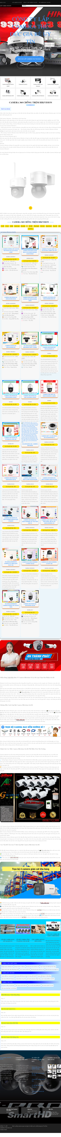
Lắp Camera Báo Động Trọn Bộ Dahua (8, 988)
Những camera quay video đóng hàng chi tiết (10, 969)
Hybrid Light (17, 226)
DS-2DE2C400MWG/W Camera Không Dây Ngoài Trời (11, 605)
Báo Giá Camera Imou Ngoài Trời (52, 969)
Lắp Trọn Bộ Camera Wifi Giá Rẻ (34, 985)
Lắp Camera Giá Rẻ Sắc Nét (21, 985)
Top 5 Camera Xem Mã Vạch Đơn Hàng (48, 966)
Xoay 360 (55, 226)
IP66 (59, 226)
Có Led (7, 226)
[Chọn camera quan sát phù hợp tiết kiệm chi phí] (59, 87)
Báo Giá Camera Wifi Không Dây (10, 1037)
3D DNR (30, 226)
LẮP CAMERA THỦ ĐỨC (5, 5)
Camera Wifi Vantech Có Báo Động (44, 976)
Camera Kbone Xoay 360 (21, 978)
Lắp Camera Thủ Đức (17, 2)
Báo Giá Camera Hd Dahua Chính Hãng (53, 935)
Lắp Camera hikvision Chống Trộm (33, 978)
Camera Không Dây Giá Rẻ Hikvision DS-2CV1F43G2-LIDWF (11, 250)
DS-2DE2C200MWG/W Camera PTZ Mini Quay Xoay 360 (10, 563)
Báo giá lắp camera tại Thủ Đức (29, 59)
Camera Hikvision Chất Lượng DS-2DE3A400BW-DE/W (30, 299)
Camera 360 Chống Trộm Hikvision (30, 102)
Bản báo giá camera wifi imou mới (32, 966)
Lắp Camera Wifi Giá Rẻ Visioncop (8, 978)
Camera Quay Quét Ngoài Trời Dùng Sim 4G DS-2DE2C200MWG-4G (49, 521)
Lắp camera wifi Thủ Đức (45, 2)
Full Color (42, 226)
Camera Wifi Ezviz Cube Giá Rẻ (7, 976)
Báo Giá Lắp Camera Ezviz (8, 1009)
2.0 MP (2, 226)
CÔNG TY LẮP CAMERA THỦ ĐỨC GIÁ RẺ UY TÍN (30, 30)
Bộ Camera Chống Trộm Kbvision (7, 985)
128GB (11, 226)
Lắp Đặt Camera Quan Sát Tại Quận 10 (7, 940)
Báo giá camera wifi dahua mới (7, 966)
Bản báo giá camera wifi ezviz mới (37, 969)
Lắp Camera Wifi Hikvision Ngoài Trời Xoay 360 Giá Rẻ (25, 976)
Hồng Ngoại (36, 226)
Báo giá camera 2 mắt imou (19, 966)
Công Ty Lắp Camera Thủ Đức (30, 2)
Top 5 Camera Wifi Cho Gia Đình (48, 978)
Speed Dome (49, 226)
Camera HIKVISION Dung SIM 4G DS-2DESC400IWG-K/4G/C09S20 (30, 252)
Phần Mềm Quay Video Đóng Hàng (10, 995)
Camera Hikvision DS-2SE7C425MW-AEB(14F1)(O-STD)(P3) (10, 519)
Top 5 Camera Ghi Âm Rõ (25, 969)
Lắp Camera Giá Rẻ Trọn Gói (47, 985)
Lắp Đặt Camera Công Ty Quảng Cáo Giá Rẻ (23, 940)
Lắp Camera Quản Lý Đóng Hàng (38, 940)
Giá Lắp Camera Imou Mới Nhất (9, 1023)
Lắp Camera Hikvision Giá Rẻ (8, 232)
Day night (23, 226)
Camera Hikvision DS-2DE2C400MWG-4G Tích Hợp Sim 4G (30, 521)
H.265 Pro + (30, 228)
